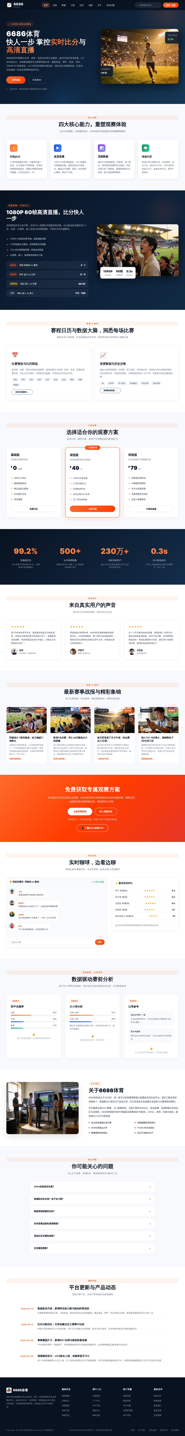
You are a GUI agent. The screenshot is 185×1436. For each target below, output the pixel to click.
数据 (64, 5)
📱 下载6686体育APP (92, 828)
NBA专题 (127, 1405)
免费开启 (34, 509)
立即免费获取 (79, 811)
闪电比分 (65, 1401)
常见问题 (111, 5)
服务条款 (164, 1430)
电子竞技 (127, 1415)
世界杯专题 (128, 1410)
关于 (100, 5)
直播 (55, 5)
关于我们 (142, 1430)
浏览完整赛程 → (22, 392)
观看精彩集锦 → (148, 759)
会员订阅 (65, 1410)
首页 (46, 5)
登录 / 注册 (170, 5)
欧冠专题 (127, 1401)
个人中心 (96, 1401)
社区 (82, 5)
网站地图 (175, 1430)
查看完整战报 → (16, 759)
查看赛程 (37, 79)
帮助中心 (96, 1410)
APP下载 (96, 1405)
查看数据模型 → (110, 390)
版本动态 (96, 1415)
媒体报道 (157, 1401)
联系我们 (157, 1405)
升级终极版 (151, 509)
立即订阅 (92, 509)
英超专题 (127, 1396)
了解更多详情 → (104, 759)
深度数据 (65, 1405)
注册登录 (96, 1396)
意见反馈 (157, 1410)
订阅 (73, 5)
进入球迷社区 (105, 811)
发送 (100, 942)
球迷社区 (65, 1415)
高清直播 (65, 1396)
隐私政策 (153, 1430)
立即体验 (16, 79)
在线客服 (157, 1415)
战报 (91, 5)
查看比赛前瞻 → (60, 759)
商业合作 (157, 1396)
